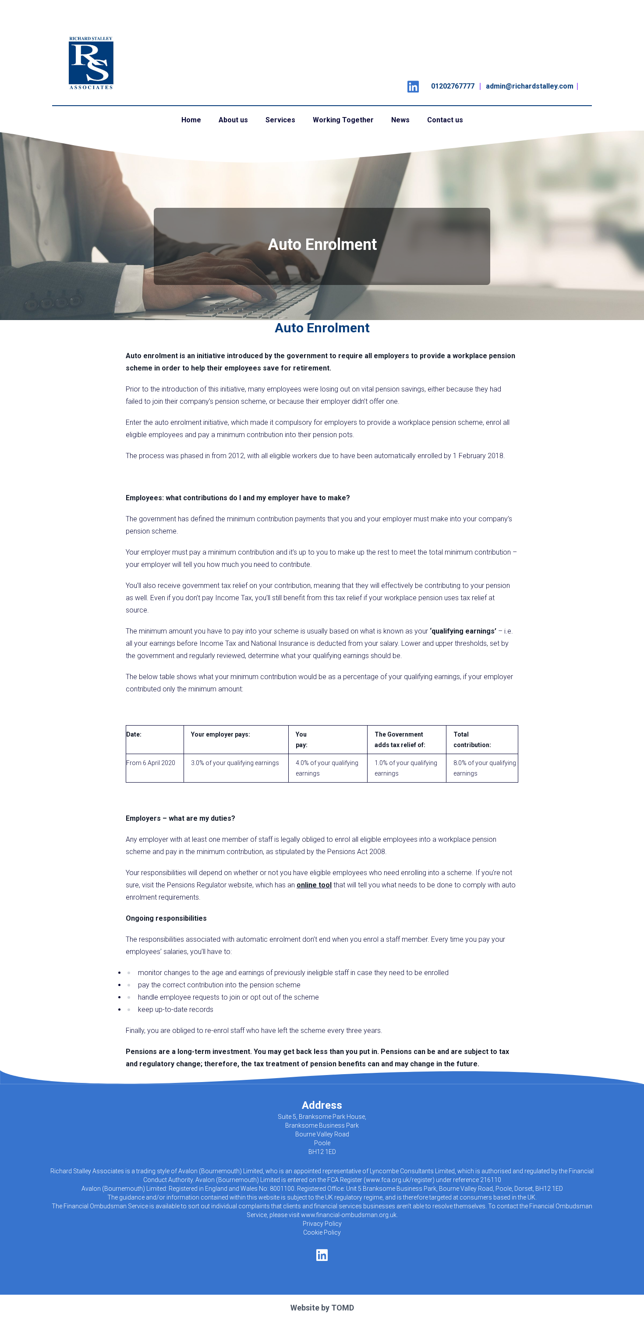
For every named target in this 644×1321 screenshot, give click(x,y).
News (400, 120)
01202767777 (452, 86)
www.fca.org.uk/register (399, 1179)
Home (191, 120)
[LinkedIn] (413, 84)
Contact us (445, 120)
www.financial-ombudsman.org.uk (348, 1214)
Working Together (343, 120)
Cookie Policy (322, 1232)
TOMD (342, 1307)
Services (280, 120)
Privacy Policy (322, 1223)
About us (233, 120)
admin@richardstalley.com (529, 86)
